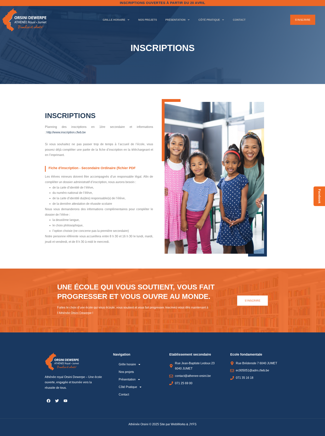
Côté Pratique (209, 19)
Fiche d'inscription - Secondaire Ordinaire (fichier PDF (92, 168)
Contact (239, 19)
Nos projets (147, 19)
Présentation (175, 19)
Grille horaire (114, 19)
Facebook (319, 196)
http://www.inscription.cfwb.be (66, 132)
